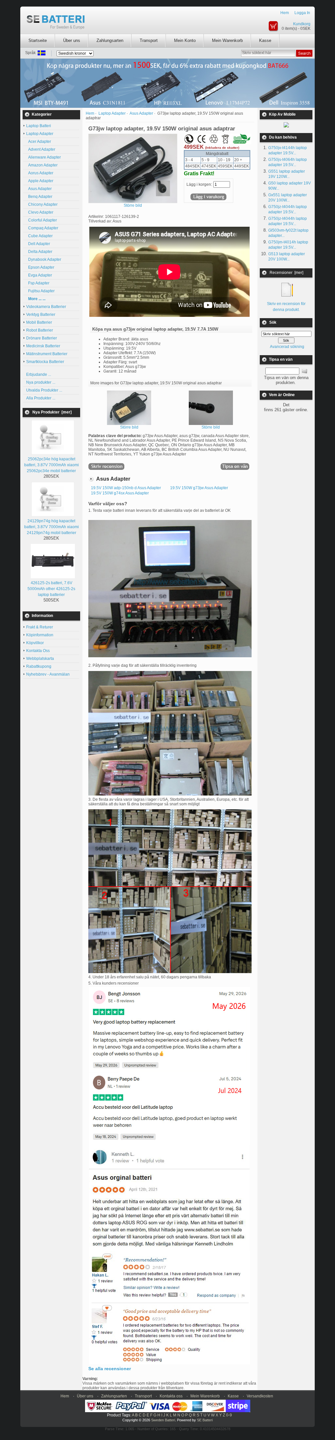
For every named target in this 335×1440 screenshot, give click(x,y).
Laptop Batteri (38, 126)
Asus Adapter (141, 113)
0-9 (229, 1415)
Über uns (71, 40)
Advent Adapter (40, 149)
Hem (284, 12)
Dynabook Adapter (43, 259)
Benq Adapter (39, 196)
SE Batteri (205, 1420)
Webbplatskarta (40, 658)
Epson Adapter (40, 267)
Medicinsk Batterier (43, 346)
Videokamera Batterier (46, 306)
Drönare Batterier (41, 338)
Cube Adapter (39, 236)
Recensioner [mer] (286, 272)
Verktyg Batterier (40, 314)
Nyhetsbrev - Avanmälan (48, 674)
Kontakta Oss (38, 650)
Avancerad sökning (287, 346)
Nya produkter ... (40, 382)
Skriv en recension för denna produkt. (286, 306)
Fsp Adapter (37, 283)
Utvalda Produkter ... (44, 390)
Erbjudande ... (38, 374)
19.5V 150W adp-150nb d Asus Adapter (126, 488)
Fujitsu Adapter (40, 291)
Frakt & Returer (39, 627)
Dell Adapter (38, 243)
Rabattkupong (38, 666)
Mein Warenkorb (227, 40)
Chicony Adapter (42, 204)
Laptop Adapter (112, 113)
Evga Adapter (39, 275)
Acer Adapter (38, 141)
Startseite (37, 40)
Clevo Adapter (39, 212)
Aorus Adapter (39, 173)
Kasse (265, 40)
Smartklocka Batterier (45, 361)
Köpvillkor (35, 643)
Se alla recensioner (109, 1368)
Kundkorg (301, 24)
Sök (272, 322)
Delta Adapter (39, 251)
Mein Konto (185, 40)
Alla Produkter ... (40, 398)
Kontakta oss (171, 1396)
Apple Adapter (39, 181)
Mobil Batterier (39, 322)
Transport (149, 40)
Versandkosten (260, 1396)
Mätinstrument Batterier (46, 354)
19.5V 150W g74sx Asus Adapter (120, 493)
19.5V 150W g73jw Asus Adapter (199, 488)
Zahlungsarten (110, 40)
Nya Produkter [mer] (52, 412)
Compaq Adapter (42, 228)
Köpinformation (39, 635)
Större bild (129, 427)
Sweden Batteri (163, 1420)
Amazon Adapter (42, 165)
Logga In (302, 12)
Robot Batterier (39, 330)
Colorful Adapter (41, 220)
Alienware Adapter (43, 157)
